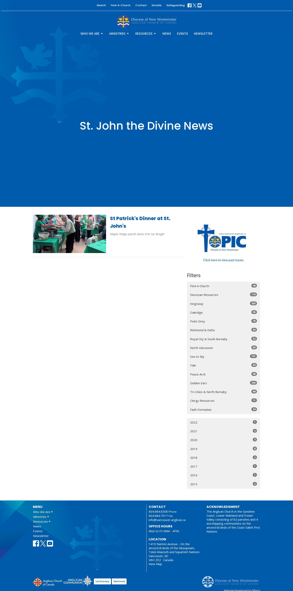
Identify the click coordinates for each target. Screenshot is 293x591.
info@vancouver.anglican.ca (167, 520)
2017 (223, 466)
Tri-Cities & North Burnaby (223, 392)
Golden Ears (223, 383)
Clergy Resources (223, 400)
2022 (223, 422)
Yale (223, 365)
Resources (143, 34)
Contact (141, 5)
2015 (223, 484)
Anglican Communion (78, 581)
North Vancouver (223, 348)
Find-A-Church (120, 5)
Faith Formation (223, 409)
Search (101, 5)
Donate (156, 5)
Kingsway (223, 303)
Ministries (117, 34)
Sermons (119, 581)
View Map (155, 564)
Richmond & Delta (223, 330)
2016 (223, 475)
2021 (223, 431)
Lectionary (102, 581)
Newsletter (203, 34)
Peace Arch (223, 374)
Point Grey (223, 321)
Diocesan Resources (223, 295)
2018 (223, 457)
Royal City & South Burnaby (223, 339)
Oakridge (223, 312)
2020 (223, 440)
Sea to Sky (223, 356)
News (166, 34)
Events (182, 34)
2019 (223, 449)
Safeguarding (175, 5)
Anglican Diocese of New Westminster (232, 580)
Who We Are (90, 34)
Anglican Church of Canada (48, 582)
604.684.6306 (158, 511)
